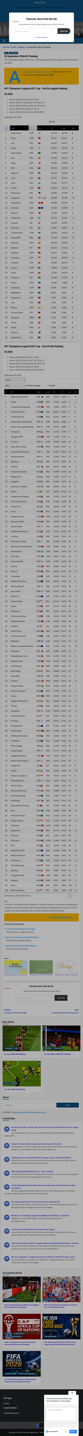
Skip (66, 1431)
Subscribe (64, 31)
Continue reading (41, 37)
